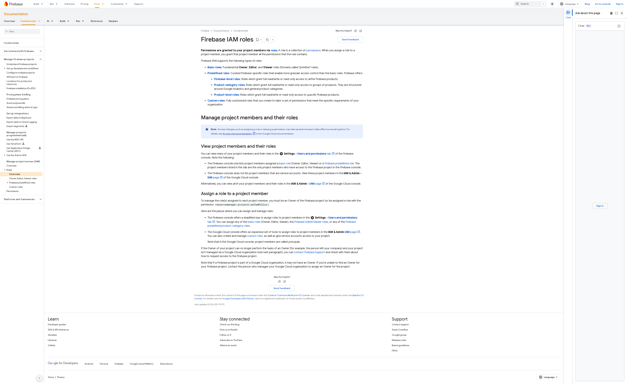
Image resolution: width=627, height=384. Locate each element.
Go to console (603, 3)
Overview (9, 21)
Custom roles (216, 100)
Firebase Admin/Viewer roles (311, 222)
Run (52, 3)
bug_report (611, 13)
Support (138, 3)
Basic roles (215, 67)
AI (48, 21)
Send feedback (350, 39)
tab (314, 153)
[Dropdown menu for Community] (127, 4)
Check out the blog (229, 324)
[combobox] (530, 4)
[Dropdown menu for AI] (53, 21)
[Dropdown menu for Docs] (104, 4)
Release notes (399, 340)
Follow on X (225, 334)
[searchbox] (22, 31)
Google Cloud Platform (141, 363)
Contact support (400, 324)
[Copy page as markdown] (268, 40)
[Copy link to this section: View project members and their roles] (279, 147)
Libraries (52, 340)
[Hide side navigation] (39, 378)
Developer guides (57, 324)
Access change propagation (237, 133)
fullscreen (617, 13)
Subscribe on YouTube (231, 340)
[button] (19, 51)
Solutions (69, 3)
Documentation (16, 14)
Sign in (619, 3)
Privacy (60, 377)
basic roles (254, 222)
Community (117, 3)
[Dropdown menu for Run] (58, 4)
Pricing (84, 3)
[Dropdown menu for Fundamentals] (40, 21)
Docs (97, 3)
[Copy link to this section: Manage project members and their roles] (301, 118)
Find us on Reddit (228, 329)
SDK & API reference (58, 329)
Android (89, 363)
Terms (51, 377)
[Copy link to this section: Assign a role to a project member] (271, 194)
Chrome (104, 363)
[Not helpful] (360, 30)
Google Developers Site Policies (238, 298)
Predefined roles (218, 73)
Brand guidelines (400, 345)
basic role (285, 163)
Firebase (205, 30)
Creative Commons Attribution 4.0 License (289, 295)
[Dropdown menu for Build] (43, 4)
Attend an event (228, 345)
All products (166, 363)
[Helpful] (355, 30)
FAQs (394, 350)
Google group (399, 334)
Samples (113, 21)
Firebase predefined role (339, 163)
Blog (587, 3)
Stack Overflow (400, 329)
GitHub (51, 345)
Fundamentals (28, 21)
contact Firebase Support (309, 252)
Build (36, 3)
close (622, 13)
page (213, 177)
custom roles (255, 236)
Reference (97, 21)
